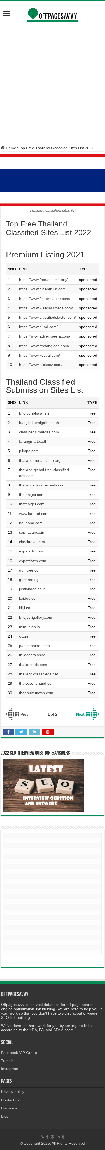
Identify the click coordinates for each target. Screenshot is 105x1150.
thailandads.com (33, 664)
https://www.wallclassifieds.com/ (46, 308)
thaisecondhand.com (37, 683)
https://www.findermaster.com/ (44, 298)
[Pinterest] (52, 1137)
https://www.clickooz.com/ (40, 364)
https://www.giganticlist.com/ (43, 289)
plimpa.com (29, 451)
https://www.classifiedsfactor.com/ (47, 317)
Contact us (10, 1100)
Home (10, 148)
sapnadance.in (31, 532)
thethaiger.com (31, 494)
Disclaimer (10, 1108)
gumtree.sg (28, 579)
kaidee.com (29, 598)
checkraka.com (32, 542)
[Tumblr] (63, 1137)
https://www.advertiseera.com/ (44, 336)
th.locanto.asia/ (32, 655)
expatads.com (31, 551)
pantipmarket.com (34, 645)
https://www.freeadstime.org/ (43, 279)
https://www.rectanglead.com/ (44, 346)
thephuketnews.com (36, 693)
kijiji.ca (24, 608)
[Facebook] (47, 1137)
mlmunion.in (29, 627)
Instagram (9, 1069)
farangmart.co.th (33, 441)
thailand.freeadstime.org (40, 460)
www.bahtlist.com (33, 513)
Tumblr (7, 1061)
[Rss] (42, 1137)
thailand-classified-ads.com (42, 485)
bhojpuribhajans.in (34, 413)
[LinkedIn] (58, 1137)
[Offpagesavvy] (52, 13)
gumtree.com (30, 570)
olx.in (23, 636)
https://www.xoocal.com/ (39, 355)
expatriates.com (32, 561)
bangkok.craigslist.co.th (39, 422)
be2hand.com (31, 523)
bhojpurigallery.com (35, 617)
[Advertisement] (52, 86)
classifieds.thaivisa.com (39, 432)
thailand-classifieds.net (38, 674)
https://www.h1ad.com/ (38, 327)
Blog (5, 1116)
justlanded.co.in (32, 589)
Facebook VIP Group (19, 1052)
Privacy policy (12, 1091)
